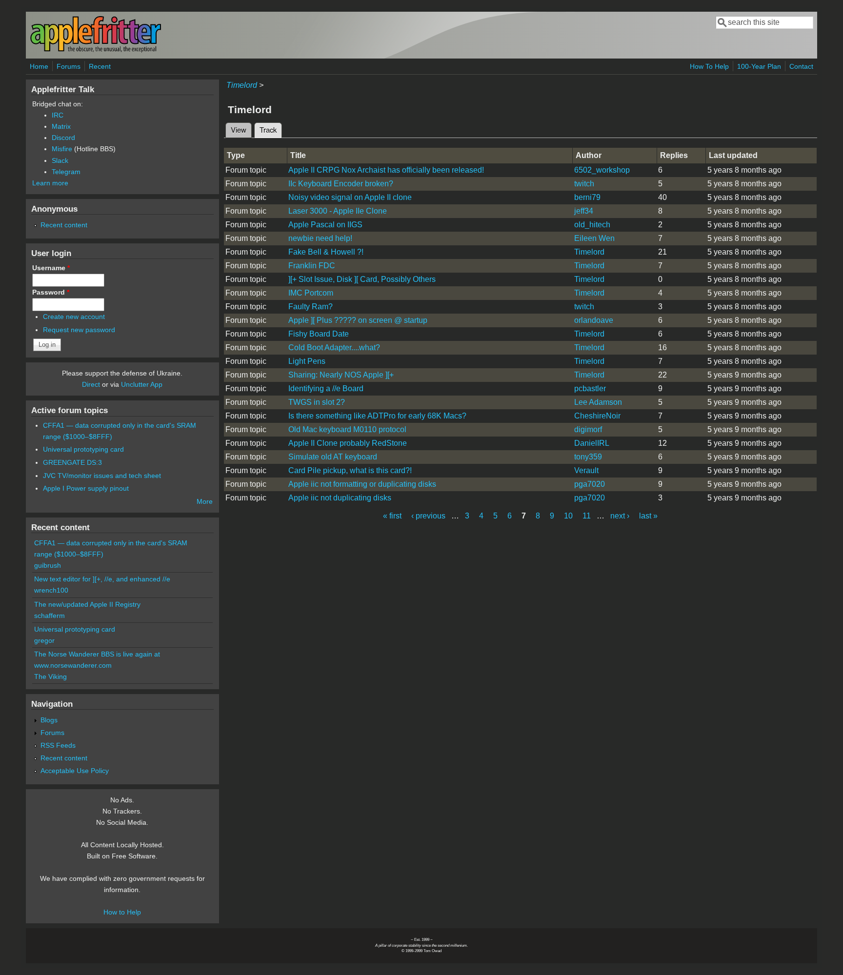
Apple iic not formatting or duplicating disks (362, 484)
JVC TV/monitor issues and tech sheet (102, 475)
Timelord (241, 85)
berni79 (587, 197)
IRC (57, 115)
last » (648, 516)
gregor (44, 640)
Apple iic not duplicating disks (339, 498)
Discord (63, 137)
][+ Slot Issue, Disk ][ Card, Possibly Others (362, 279)
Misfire (62, 149)
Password (50, 292)
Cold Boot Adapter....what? (334, 347)
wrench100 (51, 590)
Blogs (49, 720)
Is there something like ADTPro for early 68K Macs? (377, 416)
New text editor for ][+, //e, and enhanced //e (102, 579)
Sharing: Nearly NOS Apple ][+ (341, 375)
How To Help (709, 66)
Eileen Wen (594, 238)
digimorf (588, 429)
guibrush (47, 565)
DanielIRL (591, 443)
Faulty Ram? (310, 306)
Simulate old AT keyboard (332, 457)
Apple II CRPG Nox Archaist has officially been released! (386, 170)
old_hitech (592, 224)
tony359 (588, 457)
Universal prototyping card (83, 449)
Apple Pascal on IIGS (325, 224)
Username (51, 268)
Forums (68, 66)
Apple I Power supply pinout (86, 488)
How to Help (122, 912)
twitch (584, 183)
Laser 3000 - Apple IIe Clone (337, 211)
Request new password (79, 330)
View (238, 129)
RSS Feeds (58, 745)
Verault (586, 470)
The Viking (50, 676)
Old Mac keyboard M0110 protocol (347, 429)
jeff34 (583, 211)
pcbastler (590, 388)
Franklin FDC (311, 265)
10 (568, 516)
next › (619, 516)
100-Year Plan (759, 66)
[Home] (95, 50)
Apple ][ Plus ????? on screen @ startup (357, 320)
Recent (100, 66)
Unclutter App (141, 384)
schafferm (49, 615)
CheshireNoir (597, 416)
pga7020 (589, 484)
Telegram (66, 172)
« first (392, 516)
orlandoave (593, 320)
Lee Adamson (598, 402)
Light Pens (306, 361)
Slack (60, 160)
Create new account (74, 316)
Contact (801, 66)
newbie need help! (320, 238)
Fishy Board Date (318, 334)
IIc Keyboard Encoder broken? (340, 183)
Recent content (63, 225)
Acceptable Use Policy (74, 771)
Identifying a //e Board (325, 388)
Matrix (61, 126)
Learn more (50, 183)
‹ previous (428, 516)
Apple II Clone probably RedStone (347, 443)
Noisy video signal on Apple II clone (350, 197)
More (205, 501)
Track (271, 129)
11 (586, 516)
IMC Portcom (310, 293)
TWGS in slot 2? (316, 402)
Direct (91, 384)
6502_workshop (602, 170)
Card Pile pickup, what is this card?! (350, 470)
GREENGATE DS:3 (72, 462)
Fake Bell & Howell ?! (325, 252)
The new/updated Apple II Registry (87, 604)
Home (39, 66)
